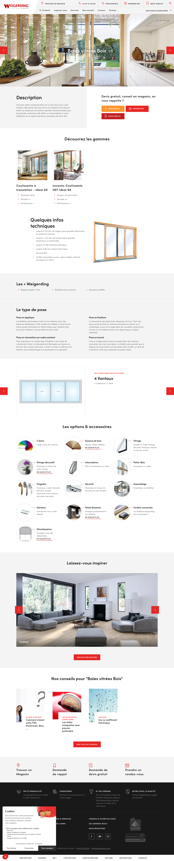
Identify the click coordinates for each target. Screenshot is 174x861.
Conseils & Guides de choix (102, 819)
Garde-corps (59, 823)
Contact (101, 10)
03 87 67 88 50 (83, 848)
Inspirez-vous (60, 10)
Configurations (90, 858)
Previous (4, 50)
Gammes (42, 858)
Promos (112, 10)
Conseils (142, 858)
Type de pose (70, 858)
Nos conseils (88, 10)
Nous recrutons (97, 828)
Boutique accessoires (157, 10)
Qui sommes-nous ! (98, 823)
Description (26, 858)
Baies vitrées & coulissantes (52, 18)
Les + (55, 858)
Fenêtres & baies (31, 18)
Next (170, 50)
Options (109, 858)
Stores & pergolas (62, 819)
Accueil (19, 18)
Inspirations (125, 858)
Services (75, 10)
